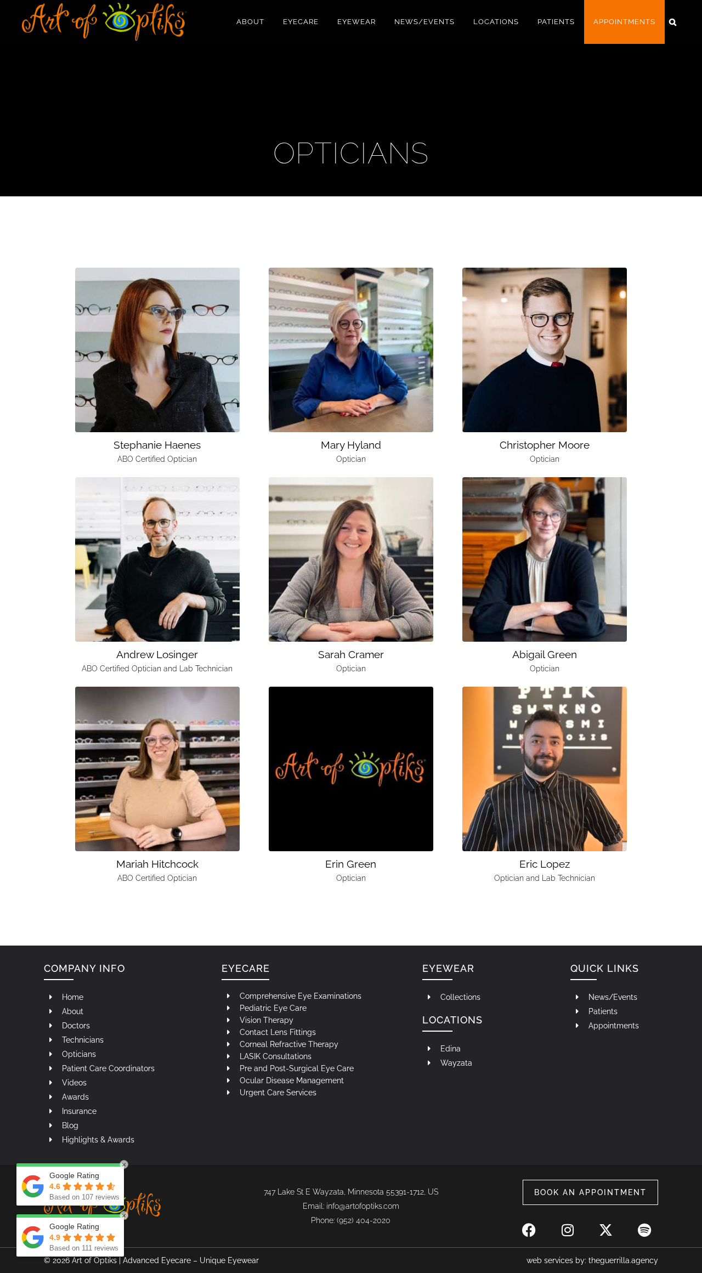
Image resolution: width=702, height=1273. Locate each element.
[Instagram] (567, 1224)
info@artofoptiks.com (362, 1206)
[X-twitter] (606, 1224)
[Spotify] (644, 1224)
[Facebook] (529, 1224)
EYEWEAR (448, 968)
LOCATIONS (452, 1020)
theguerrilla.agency (623, 1260)
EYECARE (246, 968)
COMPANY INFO (84, 968)
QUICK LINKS (604, 968)
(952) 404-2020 (363, 1220)
